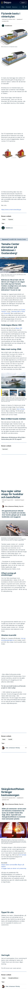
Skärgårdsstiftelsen (13, 978)
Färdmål (8, 7)
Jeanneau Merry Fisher (18, 311)
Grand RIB (7, 313)
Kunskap (14, 7)
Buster (23, 309)
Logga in (23, 2)
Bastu (3, 219)
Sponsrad (4, 449)
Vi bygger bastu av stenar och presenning (13, 868)
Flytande (10, 219)
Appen (21, 7)
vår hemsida (22, 855)
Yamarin (3, 311)
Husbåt (10, 739)
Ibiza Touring (20, 409)
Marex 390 (19, 328)
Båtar (2, 7)
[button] (24, 380)
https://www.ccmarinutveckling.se (11, 209)
